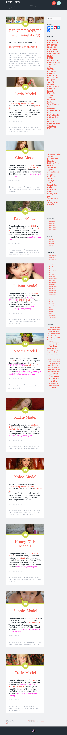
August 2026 (52, 239)
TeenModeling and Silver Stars (21, 103)
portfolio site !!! (31, 365)
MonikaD (27, 61)
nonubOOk (52, 40)
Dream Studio (52, 268)
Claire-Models (57, 340)
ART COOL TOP (52, 65)
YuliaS (54, 387)
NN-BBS (51, 73)
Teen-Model (25, 65)
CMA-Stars (32, 57)
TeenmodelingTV (35, 65)
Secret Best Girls (52, 186)
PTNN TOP (52, 45)
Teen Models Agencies (53, 173)
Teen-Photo (52, 302)
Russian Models (53, 286)
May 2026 (51, 245)
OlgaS (58, 361)
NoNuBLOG (52, 75)
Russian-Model (27, 189)
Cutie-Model (25, 672)
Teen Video (17, 65)
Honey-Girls (17, 579)
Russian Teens (52, 288)
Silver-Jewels (52, 292)
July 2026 (51, 241)
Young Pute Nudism (52, 203)
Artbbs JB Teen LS (51, 177)
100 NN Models (50, 83)
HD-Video (51, 274)
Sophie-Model (25, 610)
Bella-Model (27, 55)
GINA (33, 165)
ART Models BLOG (52, 118)
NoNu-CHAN (53, 86)
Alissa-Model (56, 329)
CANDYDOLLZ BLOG (53, 111)
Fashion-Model (19, 59)
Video (50, 313)
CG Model (51, 263)
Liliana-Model (25, 285)
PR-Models (12, 63)
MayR (16, 61)
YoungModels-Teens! (54, 155)
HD (50, 272)
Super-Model (52, 298)
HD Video (16, 387)
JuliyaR (54, 351)
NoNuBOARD (53, 115)
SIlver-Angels (21, 63)
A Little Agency (27, 53)
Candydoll (17, 57)
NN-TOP (51, 80)
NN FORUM (52, 51)
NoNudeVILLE (53, 123)
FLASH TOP (52, 47)
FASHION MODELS (13, 2)
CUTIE (33, 680)
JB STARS (51, 121)
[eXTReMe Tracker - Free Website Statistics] (33, 731)
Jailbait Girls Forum (53, 164)
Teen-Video (52, 303)
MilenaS (21, 61)
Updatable (51, 309)
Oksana (37, 61)
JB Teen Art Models (52, 159)
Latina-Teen (29, 59)
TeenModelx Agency (53, 168)
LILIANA (34, 293)
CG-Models (25, 57)
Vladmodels (12, 67)
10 (34, 721)
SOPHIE (34, 618)
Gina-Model (25, 157)
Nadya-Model (51, 359)
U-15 (50, 307)
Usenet (51, 311)
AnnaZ (50, 333)
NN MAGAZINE (52, 107)
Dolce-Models (30, 385)
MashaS (11, 61)
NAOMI (11, 360)
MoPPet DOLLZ (50, 57)
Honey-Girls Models (25, 543)
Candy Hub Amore (52, 194)
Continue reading (15, 121)
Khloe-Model (25, 476)
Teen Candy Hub (52, 199)
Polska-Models (52, 282)
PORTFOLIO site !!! (25, 300)
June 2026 (51, 243)
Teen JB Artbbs (50, 181)
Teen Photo (37, 129)
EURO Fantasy (53, 62)
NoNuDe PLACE (51, 89)
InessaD (49, 351)
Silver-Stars (31, 63)
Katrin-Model (25, 218)
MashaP (36, 59)
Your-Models (53, 104)
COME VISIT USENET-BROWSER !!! (23, 47)
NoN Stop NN (53, 53)
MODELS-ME (53, 60)
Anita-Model (55, 331)
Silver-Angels (52, 290)
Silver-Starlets (29, 512)
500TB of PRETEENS (52, 70)
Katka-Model (25, 417)
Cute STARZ (52, 77)
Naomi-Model (25, 350)
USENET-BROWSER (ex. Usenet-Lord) (25, 33)
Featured (14, 53)
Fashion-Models (53, 270)
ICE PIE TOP (52, 42)
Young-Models (52, 317)
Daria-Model (25, 93)
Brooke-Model (52, 259)
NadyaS (58, 359)
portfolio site (33, 167)
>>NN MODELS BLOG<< (51, 99)
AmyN (50, 331)
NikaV (33, 61)
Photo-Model (52, 280)
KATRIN (34, 226)
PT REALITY (53, 49)
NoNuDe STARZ (51, 94)
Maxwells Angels (53, 278)
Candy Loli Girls (52, 190)
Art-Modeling (17, 55)
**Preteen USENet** (51, 127)
